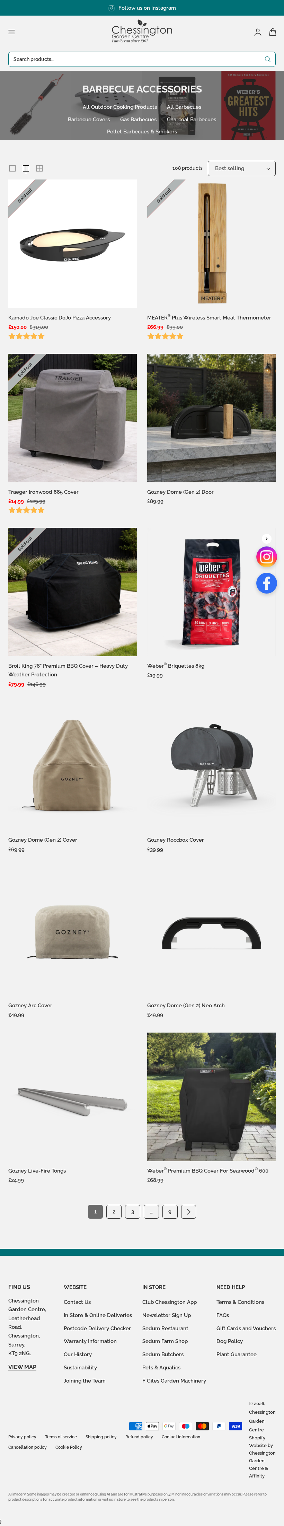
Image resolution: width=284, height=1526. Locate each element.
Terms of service (61, 1437)
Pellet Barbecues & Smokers (142, 131)
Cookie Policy (68, 1447)
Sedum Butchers (163, 1354)
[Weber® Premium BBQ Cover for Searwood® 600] (211, 1097)
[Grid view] (12, 168)
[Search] (267, 59)
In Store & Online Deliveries (98, 1315)
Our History (78, 1354)
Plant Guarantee (236, 1354)
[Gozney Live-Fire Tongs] (72, 1097)
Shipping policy (101, 1437)
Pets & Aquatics (161, 1367)
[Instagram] (266, 556)
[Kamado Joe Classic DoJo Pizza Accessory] (72, 243)
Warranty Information (90, 1341)
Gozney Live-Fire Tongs (37, 1171)
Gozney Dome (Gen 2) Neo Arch (186, 1005)
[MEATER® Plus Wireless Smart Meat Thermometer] (211, 243)
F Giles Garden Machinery (174, 1381)
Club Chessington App (169, 1302)
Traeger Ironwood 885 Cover (43, 492)
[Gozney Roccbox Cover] (211, 766)
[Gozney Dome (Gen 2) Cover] (72, 766)
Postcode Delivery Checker (97, 1328)
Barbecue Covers (89, 119)
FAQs (222, 1315)
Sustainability (80, 1367)
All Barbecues (184, 107)
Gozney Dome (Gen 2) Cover (42, 840)
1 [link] (95, 1211)
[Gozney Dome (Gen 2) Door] (211, 418)
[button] (11, 31)
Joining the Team (85, 1381)
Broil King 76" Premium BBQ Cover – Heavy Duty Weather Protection (68, 670)
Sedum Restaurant (165, 1328)
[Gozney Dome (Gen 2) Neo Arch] (211, 931)
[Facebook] (266, 583)
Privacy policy (22, 1437)
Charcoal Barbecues (191, 119)
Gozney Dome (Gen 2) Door (180, 492)
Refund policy (139, 1437)
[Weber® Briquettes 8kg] (211, 592)
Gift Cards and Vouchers (246, 1328)
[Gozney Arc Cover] (72, 931)
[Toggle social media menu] (267, 539)
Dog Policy (229, 1341)
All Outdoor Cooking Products (120, 107)
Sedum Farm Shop (165, 1341)
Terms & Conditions (240, 1302)
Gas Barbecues (138, 119)
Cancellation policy (27, 1447)
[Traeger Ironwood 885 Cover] (72, 418)
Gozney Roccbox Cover (175, 840)
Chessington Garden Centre (262, 1421)
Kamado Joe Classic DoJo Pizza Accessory (59, 318)
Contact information (181, 1437)
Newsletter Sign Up (166, 1315)
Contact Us (77, 1302)
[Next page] (188, 1212)
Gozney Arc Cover (30, 1005)
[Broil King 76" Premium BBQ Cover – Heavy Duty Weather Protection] (72, 592)
